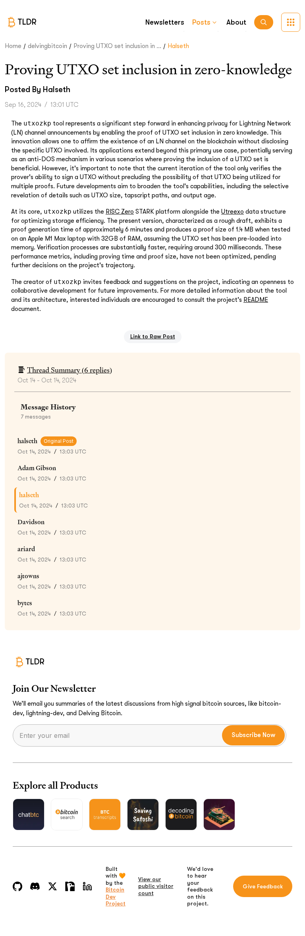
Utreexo (232, 211)
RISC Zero (120, 211)
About (236, 22)
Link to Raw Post (152, 336)
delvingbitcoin (47, 46)
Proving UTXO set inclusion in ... (117, 46)
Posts (201, 22)
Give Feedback (263, 886)
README (255, 299)
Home (13, 46)
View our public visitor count (156, 886)
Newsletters (164, 22)
